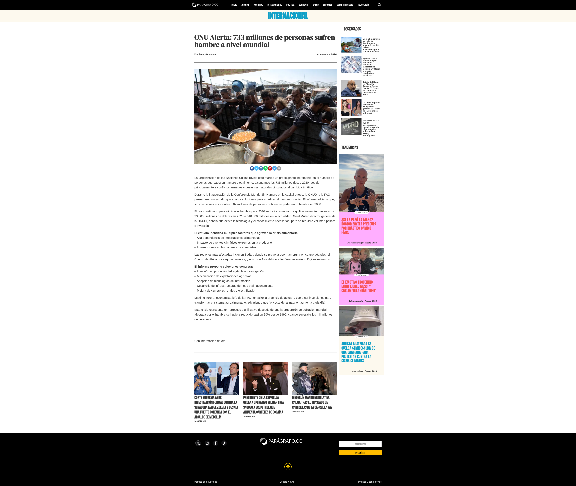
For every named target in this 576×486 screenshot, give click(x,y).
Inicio (234, 5)
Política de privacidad (205, 481)
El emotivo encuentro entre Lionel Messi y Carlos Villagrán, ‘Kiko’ (358, 286)
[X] (256, 168)
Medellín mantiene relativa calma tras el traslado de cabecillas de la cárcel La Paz (312, 402)
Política (290, 5)
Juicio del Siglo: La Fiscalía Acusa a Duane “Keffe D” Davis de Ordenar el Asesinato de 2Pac (371, 88)
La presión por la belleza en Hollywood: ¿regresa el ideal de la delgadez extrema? (371, 107)
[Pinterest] (270, 168)
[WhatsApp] (265, 168)
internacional (288, 15)
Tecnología (363, 5)
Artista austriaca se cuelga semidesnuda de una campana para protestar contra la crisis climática (358, 352)
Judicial (245, 5)
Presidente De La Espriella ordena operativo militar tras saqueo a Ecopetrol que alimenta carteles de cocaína (263, 405)
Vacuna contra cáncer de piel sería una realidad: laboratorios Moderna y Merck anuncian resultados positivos (371, 66)
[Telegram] (274, 168)
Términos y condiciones (369, 481)
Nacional (258, 5)
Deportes (327, 5)
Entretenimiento (345, 5)
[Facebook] (252, 168)
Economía (303, 5)
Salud (316, 5)
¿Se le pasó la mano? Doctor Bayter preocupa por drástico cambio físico (358, 226)
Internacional (274, 5)
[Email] (279, 168)
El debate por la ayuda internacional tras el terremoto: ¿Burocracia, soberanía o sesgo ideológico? (371, 128)
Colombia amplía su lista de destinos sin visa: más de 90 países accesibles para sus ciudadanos (371, 45)
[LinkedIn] (261, 168)
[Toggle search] (379, 5)
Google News (287, 481)
